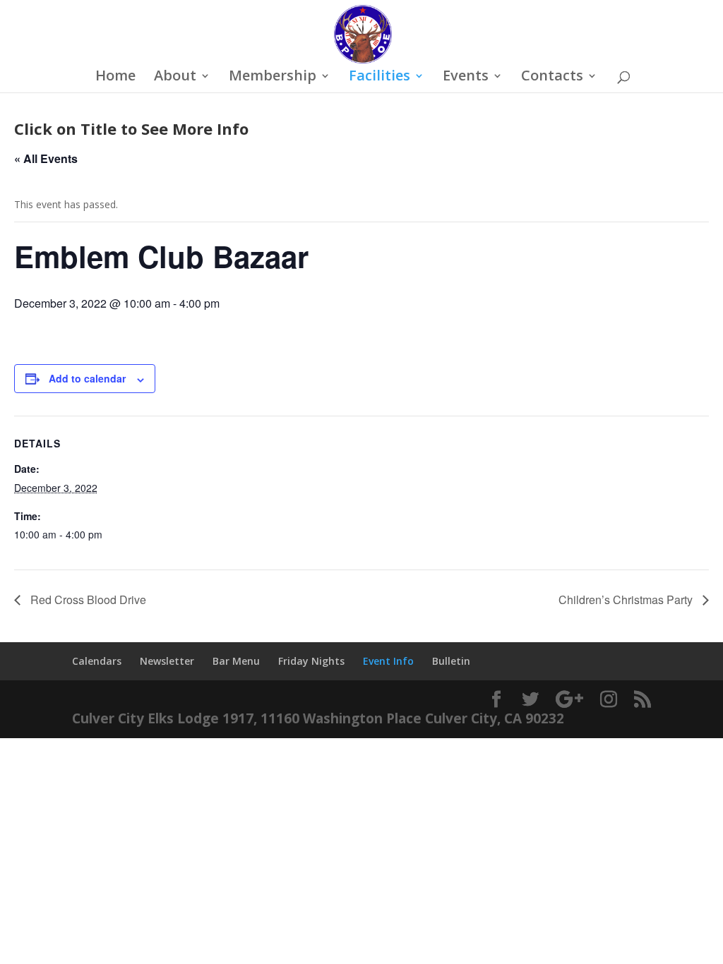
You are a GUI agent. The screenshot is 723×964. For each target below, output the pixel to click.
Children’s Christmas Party (626, 599)
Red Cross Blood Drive (87, 599)
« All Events (46, 158)
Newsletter (167, 661)
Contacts (552, 78)
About (175, 78)
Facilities (379, 78)
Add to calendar (87, 378)
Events (466, 78)
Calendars (96, 661)
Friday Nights (311, 661)
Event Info (388, 661)
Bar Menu (236, 661)
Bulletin (451, 661)
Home (115, 78)
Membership (272, 78)
